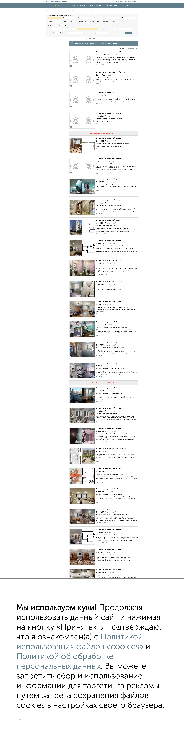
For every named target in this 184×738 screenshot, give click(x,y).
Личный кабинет (131, 1)
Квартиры (57, 5)
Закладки (120, 1)
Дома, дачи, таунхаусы (79, 5)
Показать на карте (93, 38)
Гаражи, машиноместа (110, 5)
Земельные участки (95, 5)
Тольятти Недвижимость (53, 11)
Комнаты (66, 5)
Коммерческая (125, 5)
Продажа (74, 11)
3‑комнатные (84, 11)
